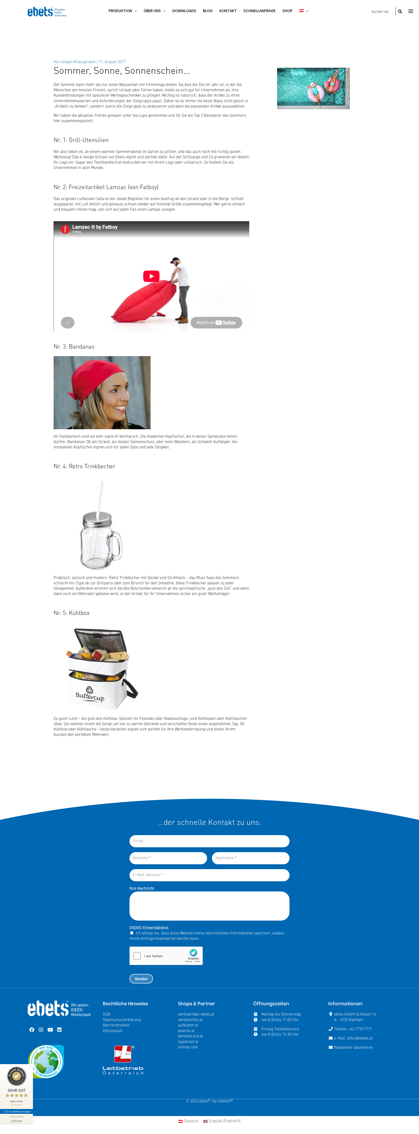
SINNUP (225, 1101)
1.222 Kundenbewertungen (16, 1111)
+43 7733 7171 (360, 1029)
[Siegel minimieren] (3, 1067)
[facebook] (31, 1029)
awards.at (186, 1031)
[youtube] (50, 1029)
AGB (106, 1014)
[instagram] (41, 1029)
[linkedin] (59, 1029)
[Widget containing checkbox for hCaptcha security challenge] (166, 956)
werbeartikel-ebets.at (196, 1014)
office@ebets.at (360, 1039)
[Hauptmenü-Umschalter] (411, 11)
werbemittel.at (190, 1020)
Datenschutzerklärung (122, 1020)
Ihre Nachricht (143, 889)
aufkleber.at (188, 1025)
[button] (134, 10)
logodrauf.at (188, 1042)
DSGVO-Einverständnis (150, 928)
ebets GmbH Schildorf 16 (355, 1014)
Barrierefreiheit (116, 1025)
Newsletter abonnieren (353, 1048)
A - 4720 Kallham (348, 1020)
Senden (141, 979)
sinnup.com (188, 1047)
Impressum (112, 1031)
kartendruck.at (190, 1036)
